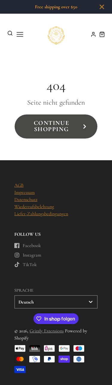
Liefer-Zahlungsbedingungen (41, 214)
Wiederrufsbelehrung (34, 207)
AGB (19, 185)
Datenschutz (25, 199)
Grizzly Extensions (47, 331)
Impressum (24, 192)
